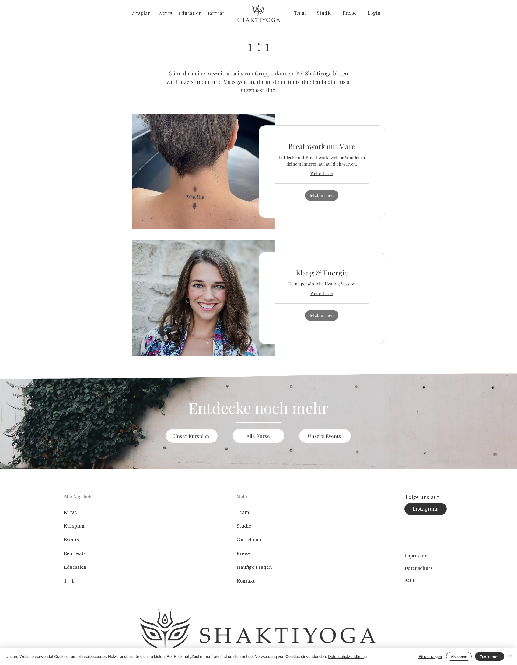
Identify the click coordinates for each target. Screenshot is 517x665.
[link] (322, 146)
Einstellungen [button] (430, 656)
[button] (321, 195)
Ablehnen (459, 656)
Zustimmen (489, 656)
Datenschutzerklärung (347, 656)
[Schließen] (510, 656)
